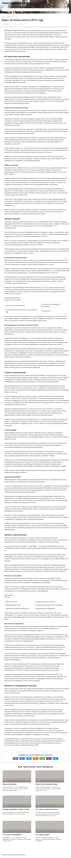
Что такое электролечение (46, 809)
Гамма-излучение (10, 784)
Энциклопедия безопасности (19, 3)
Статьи (21, 24)
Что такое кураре (42, 835)
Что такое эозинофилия (12, 835)
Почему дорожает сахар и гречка (16, 809)
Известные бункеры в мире (47, 784)
